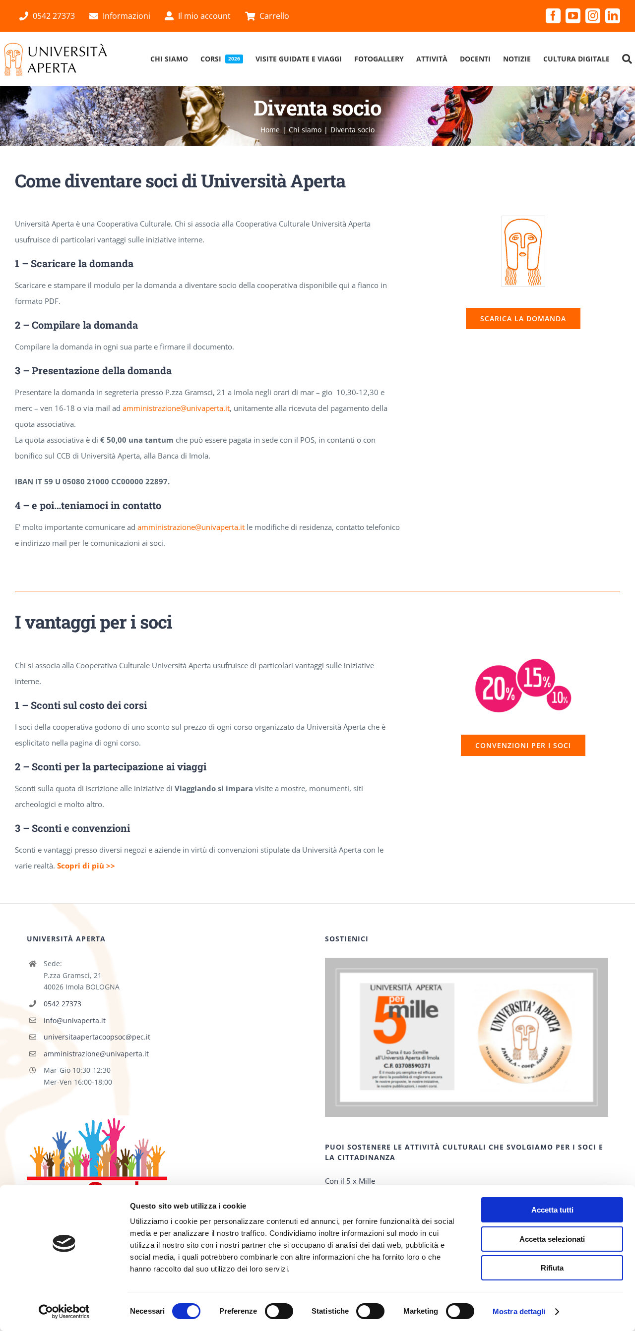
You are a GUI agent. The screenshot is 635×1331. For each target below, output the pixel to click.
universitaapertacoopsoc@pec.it (97, 1037)
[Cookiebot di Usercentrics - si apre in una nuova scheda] (64, 1311)
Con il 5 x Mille (350, 1181)
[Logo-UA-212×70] (55, 45)
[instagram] (592, 15)
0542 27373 (62, 1003)
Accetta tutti (552, 1210)
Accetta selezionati (552, 1239)
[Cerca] (627, 59)
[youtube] (573, 15)
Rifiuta (552, 1268)
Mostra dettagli (519, 1311)
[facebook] (553, 15)
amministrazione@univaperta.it (176, 408)
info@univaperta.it (75, 1020)
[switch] (279, 1311)
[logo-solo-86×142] (523, 220)
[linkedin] (612, 15)
